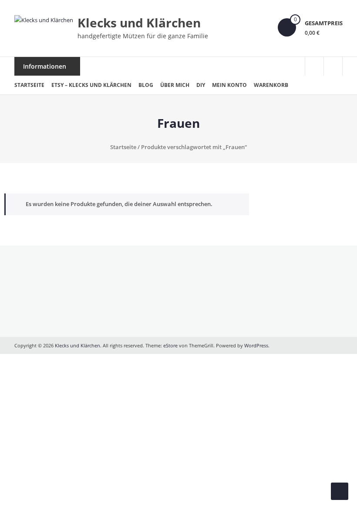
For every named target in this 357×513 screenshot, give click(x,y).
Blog (145, 85)
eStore (170, 345)
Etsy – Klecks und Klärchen (91, 85)
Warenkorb (271, 85)
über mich (174, 85)
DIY (200, 85)
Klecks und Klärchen (139, 22)
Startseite (29, 85)
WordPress (256, 345)
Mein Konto (229, 85)
